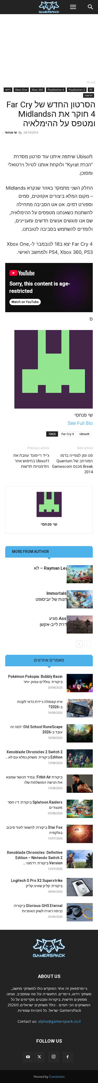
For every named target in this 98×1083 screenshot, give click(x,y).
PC (91, 89)
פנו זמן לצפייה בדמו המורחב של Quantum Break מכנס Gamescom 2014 (72, 463)
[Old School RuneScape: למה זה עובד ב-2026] (80, 733)
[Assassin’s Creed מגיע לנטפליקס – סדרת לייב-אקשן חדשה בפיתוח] (80, 624)
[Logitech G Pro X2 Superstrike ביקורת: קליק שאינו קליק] (80, 887)
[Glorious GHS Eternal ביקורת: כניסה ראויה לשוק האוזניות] (80, 912)
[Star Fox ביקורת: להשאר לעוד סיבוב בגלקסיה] (80, 834)
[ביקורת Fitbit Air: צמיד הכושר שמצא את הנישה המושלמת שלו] (80, 783)
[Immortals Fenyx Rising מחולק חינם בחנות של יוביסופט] (80, 599)
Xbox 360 (37, 89)
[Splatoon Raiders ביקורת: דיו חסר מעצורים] (80, 809)
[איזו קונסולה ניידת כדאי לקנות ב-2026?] (80, 708)
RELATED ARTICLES (69, 551)
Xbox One (21, 89)
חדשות (89, 95)
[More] (30, 140)
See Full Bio (80, 423)
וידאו (8, 89)
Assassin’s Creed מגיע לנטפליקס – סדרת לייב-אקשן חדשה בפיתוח (66, 624)
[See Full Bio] (65, 423)
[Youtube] (28, 1057)
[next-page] (79, 644)
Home (91, 82)
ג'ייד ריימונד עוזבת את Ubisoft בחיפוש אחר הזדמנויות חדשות (31, 461)
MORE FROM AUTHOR (30, 551)
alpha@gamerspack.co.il (59, 1021)
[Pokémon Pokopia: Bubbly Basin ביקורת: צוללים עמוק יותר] (80, 683)
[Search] (90, 7)
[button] (73, 7)
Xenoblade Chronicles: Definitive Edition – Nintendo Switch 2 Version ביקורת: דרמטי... (34, 857)
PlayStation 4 (56, 89)
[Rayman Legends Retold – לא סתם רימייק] (80, 574)
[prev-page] (87, 644)
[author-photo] (49, 517)
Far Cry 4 (67, 434)
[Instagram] (53, 1057)
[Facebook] (67, 1057)
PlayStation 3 (76, 89)
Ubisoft (84, 434)
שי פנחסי (11, 132)
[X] (39, 1057)
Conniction (57, 1076)
